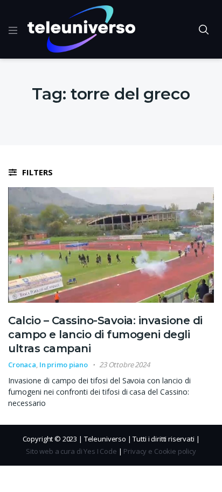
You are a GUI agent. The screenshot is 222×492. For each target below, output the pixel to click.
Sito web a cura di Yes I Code (71, 451)
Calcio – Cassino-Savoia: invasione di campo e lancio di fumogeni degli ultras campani (105, 334)
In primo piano (63, 364)
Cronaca (22, 364)
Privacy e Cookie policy (159, 451)
